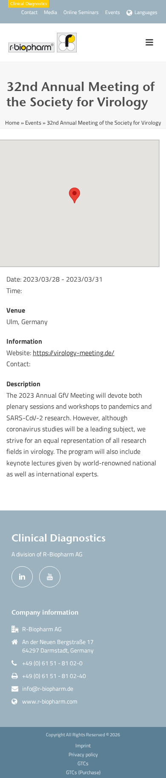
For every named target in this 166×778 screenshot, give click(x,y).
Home (12, 122)
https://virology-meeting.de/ (73, 353)
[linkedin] (22, 576)
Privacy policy (83, 754)
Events (33, 122)
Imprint (83, 745)
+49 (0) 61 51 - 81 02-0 (52, 663)
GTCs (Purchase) (83, 772)
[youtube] (49, 576)
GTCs (83, 763)
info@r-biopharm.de (47, 689)
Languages (146, 12)
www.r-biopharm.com (49, 701)
